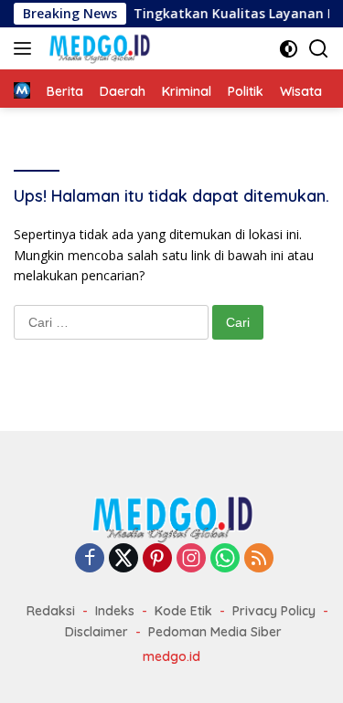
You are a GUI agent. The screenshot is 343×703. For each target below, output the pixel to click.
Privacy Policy (274, 611)
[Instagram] (191, 559)
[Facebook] (89, 559)
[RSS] (258, 559)
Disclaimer (96, 632)
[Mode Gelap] (288, 49)
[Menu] (26, 48)
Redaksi (51, 611)
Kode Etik (183, 611)
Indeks (114, 611)
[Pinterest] (157, 559)
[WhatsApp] (225, 559)
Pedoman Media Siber (215, 632)
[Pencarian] (318, 49)
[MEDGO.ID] (97, 48)
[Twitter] (123, 559)
